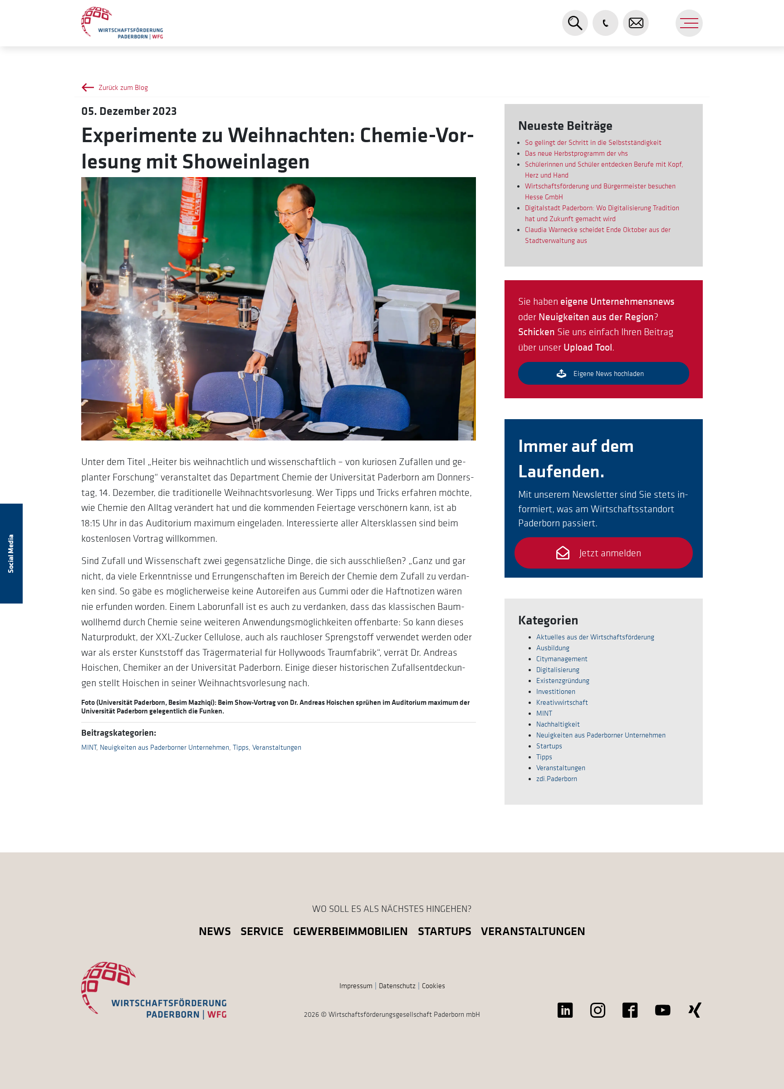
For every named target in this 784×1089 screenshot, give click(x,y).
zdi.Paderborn (556, 778)
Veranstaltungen (276, 747)
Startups (549, 745)
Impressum (355, 985)
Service (262, 931)
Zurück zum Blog (123, 87)
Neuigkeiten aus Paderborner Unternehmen (164, 747)
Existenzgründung (562, 680)
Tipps (241, 747)
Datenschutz (397, 985)
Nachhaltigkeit (558, 723)
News (215, 931)
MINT (88, 747)
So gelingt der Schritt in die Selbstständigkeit (593, 142)
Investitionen (555, 691)
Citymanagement (562, 658)
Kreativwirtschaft (562, 702)
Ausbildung (552, 647)
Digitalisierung (557, 669)
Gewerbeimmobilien (350, 931)
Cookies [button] (433, 985)
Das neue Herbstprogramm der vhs (576, 153)
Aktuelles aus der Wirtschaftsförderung (595, 636)
